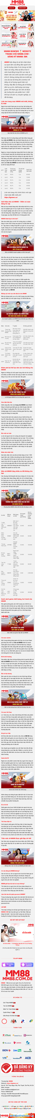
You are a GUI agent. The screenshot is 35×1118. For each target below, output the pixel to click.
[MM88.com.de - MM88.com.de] (17, 3)
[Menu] (2, 3)
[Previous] (2, 937)
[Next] (33, 937)
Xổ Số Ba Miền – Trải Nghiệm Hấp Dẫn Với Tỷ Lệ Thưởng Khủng (17, 944)
